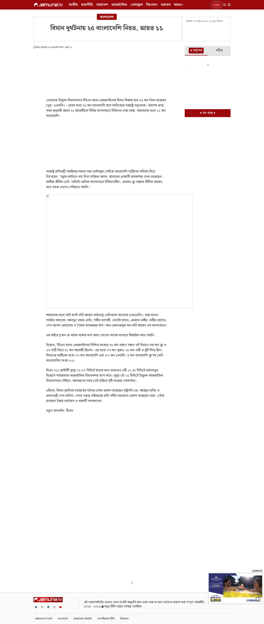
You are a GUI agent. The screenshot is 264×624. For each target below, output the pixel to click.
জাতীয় (73, 5)
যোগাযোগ (63, 619)
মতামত (165, 5)
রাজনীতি (87, 5)
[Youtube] (60, 607)
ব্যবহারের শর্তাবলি (82, 619)
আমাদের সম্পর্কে (43, 619)
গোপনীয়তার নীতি (106, 619)
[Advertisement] (106, 73)
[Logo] (48, 5)
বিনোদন (151, 5)
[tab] (196, 51)
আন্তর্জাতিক (119, 5)
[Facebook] (36, 607)
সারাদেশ (102, 5)
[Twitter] (42, 607)
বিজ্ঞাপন (124, 619)
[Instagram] (54, 607)
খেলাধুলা (136, 5)
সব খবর (208, 113)
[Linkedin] (48, 607)
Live (217, 5)
